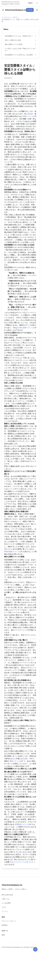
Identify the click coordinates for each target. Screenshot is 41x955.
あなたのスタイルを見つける (22, 862)
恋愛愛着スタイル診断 (23, 824)
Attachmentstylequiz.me (12, 885)
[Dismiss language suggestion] (37, 3)
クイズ (30, 10)
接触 (3, 935)
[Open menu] (37, 10)
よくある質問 (6, 903)
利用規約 (5, 925)
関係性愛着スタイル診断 (13, 552)
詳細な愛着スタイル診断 (27, 328)
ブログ (15, 17)
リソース (5, 911)
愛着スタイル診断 (30, 116)
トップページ (6, 17)
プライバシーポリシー (9, 921)
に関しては (5, 899)
